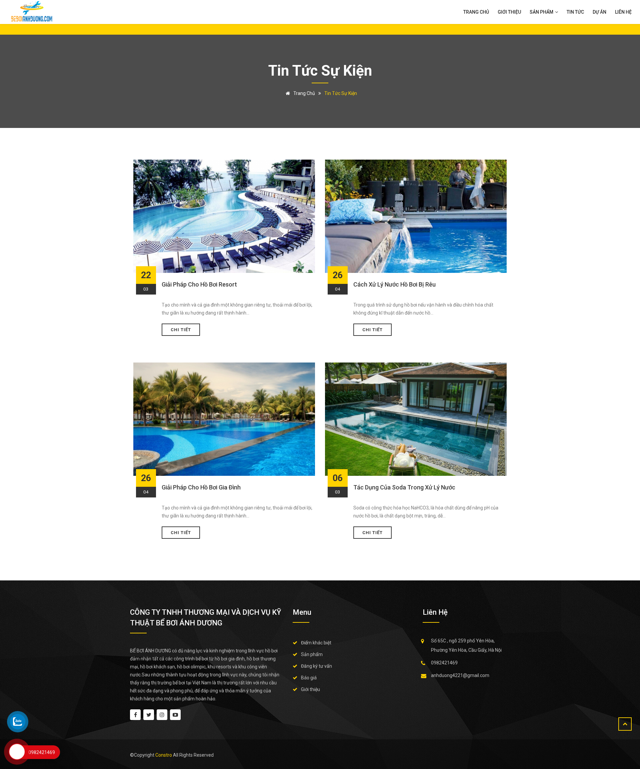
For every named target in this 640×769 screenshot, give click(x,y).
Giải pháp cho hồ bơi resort (199, 284)
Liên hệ (623, 12)
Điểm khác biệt (316, 642)
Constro (164, 755)
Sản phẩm (542, 12)
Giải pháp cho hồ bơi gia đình (201, 487)
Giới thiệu (509, 12)
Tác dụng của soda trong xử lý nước (404, 487)
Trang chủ (476, 12)
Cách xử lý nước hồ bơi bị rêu (394, 284)
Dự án (599, 12)
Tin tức (575, 12)
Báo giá (309, 677)
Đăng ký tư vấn (316, 666)
